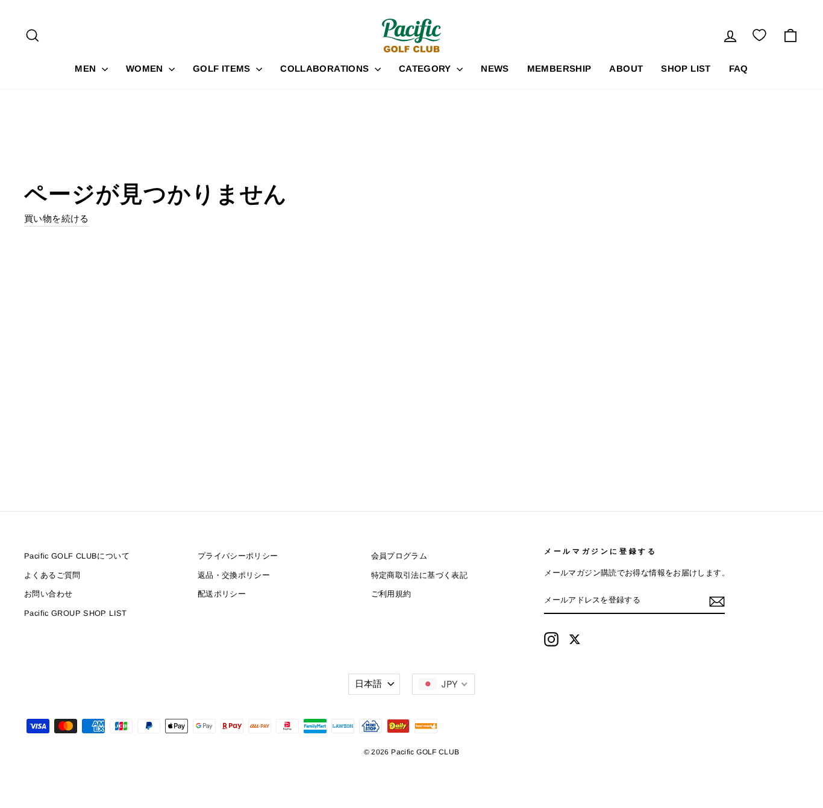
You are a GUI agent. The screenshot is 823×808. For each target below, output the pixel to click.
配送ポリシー (222, 593)
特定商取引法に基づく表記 (419, 575)
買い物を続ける (56, 218)
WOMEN (146, 68)
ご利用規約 (391, 593)
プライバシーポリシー (238, 555)
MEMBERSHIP (559, 68)
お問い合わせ (48, 593)
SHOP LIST (685, 68)
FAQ (738, 68)
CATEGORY (426, 68)
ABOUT (626, 68)
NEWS (495, 68)
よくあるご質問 (52, 575)
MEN (87, 68)
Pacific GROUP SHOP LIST (75, 613)
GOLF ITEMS (223, 68)
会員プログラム (399, 555)
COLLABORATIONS (326, 68)
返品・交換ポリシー (234, 575)
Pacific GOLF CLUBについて (77, 555)
